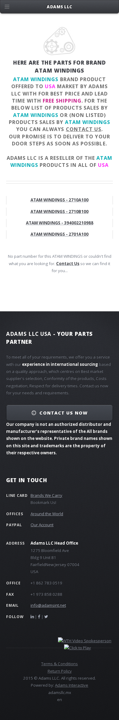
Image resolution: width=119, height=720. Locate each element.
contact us (83, 129)
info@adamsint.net (48, 605)
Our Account (42, 524)
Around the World (47, 513)
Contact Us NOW (63, 413)
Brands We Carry (46, 495)
